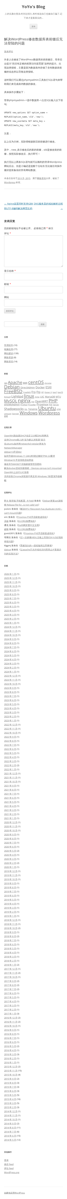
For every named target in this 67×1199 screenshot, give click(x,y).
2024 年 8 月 (10, 643)
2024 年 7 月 (10, 647)
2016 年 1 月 (10, 1062)
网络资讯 (41, 178)
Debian (12, 386)
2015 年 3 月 (10, 1103)
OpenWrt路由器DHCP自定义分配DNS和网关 (26, 435)
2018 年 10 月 (10, 928)
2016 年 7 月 (10, 1038)
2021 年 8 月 (10, 789)
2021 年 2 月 (10, 814)
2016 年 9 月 (10, 1029)
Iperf (55, 392)
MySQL (10, 401)
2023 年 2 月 (10, 716)
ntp (32, 401)
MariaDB (50, 396)
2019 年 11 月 (10, 875)
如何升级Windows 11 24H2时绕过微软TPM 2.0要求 (29, 455)
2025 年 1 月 (10, 622)
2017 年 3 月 (10, 1005)
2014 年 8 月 (10, 1127)
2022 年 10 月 (10, 732)
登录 (6, 1160)
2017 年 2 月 (10, 1009)
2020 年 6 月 (10, 846)
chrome (47, 383)
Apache (15, 382)
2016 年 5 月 (10, 1046)
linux (29, 396)
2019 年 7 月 (10, 891)
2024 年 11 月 (10, 630)
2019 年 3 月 (10, 907)
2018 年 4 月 (10, 952)
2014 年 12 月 (10, 1111)
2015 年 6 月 (10, 1090)
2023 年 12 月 (10, 675)
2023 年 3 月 (10, 712)
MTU (58, 396)
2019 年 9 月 (10, 883)
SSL (25, 409)
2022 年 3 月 (10, 761)
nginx (24, 400)
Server (56, 405)
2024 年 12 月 (10, 626)
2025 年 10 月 (10, 586)
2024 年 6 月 (10, 651)
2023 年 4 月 (10, 708)
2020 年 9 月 (10, 834)
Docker (40, 387)
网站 (6, 297)
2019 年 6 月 (10, 895)
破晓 (6, 529)
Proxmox (42, 404)
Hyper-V (48, 392)
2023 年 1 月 (10, 720)
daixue (7, 549)
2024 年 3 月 (10, 663)
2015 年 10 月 (10, 1074)
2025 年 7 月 (10, 598)
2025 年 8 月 (10, 594)
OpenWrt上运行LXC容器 (16, 472)
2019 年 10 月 (10, 879)
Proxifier (32, 405)
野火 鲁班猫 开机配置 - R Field (19, 500)
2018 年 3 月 (10, 956)
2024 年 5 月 (10, 655)
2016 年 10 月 (10, 1025)
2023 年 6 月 (10, 700)
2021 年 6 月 (10, 797)
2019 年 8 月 (10, 887)
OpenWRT (41, 401)
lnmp (37, 397)
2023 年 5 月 (10, 704)
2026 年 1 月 (10, 573)
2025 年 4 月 (10, 610)
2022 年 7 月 (10, 744)
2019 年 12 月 (10, 871)
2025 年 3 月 (10, 614)
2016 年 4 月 (10, 1050)
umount (7, 414)
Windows (29, 413)
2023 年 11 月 (10, 679)
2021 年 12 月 (10, 773)
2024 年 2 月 (10, 667)
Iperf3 (60, 392)
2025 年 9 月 (10, 590)
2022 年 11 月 (10, 728)
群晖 (6, 416)
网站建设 (8, 353)
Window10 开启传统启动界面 (18, 460)
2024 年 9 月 (10, 639)
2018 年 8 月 (10, 936)
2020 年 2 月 (10, 863)
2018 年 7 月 (10, 940)
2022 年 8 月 (10, 740)
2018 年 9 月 (10, 932)
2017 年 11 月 (10, 972)
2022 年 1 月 (10, 769)
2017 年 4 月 (10, 1001)
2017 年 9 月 (10, 981)
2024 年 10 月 (10, 635)
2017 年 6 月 (10, 993)
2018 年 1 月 (10, 964)
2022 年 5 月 (10, 753)
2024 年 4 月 (10, 659)
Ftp (38, 392)
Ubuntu (47, 408)
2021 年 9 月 (10, 785)
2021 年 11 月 (10, 777)
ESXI (49, 387)
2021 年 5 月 (10, 801)
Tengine (32, 409)
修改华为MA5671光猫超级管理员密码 (22, 464)
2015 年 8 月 (10, 1082)
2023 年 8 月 (10, 692)
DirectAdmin (27, 387)
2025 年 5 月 (10, 606)
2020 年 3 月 (10, 858)
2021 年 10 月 (10, 781)
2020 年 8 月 (10, 838)
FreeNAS (27, 392)
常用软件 (8, 345)
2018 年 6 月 (10, 944)
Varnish (15, 414)
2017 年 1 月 (10, 1013)
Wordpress (9, 182)
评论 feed (9, 1168)
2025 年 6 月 (10, 602)
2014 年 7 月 (10, 1131)
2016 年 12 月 (10, 1017)
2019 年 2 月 (10, 911)
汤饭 (6, 521)
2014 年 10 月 (10, 1119)
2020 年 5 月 (10, 850)
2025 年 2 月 (10, 618)
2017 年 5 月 (10, 997)
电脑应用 (8, 349)
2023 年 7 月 (10, 696)
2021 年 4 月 (10, 806)
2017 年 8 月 (10, 985)
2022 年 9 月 (10, 736)
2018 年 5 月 (10, 948)
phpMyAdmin (12, 404)
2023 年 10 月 (10, 683)
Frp (33, 392)
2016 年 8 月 (10, 1033)
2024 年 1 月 (10, 671)
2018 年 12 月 (10, 920)
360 (5, 383)
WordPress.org (11, 1172)
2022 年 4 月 (10, 757)
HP (42, 392)
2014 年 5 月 (10, 1139)
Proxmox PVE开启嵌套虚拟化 (32, 517)
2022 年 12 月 (10, 724)
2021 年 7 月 (10, 793)
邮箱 (7, 284)
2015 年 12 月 (10, 1066)
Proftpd (23, 405)
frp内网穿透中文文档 (28, 525)
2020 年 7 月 (10, 842)
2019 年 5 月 (10, 899)
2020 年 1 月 (10, 867)
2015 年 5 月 (10, 1095)
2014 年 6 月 (10, 1135)
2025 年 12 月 (10, 578)
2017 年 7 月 (10, 989)
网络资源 (8, 357)
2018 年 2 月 (10, 960)
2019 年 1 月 (10, 915)
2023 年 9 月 (10, 687)
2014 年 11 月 (10, 1115)
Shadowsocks (14, 409)
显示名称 (10, 270)
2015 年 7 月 (10, 1086)
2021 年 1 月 (10, 818)
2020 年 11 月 (10, 826)
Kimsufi (7, 397)
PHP (53, 400)
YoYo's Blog (33, 6)
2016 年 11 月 (10, 1021)
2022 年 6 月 (10, 749)
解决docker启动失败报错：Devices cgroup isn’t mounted (33, 468)
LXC (42, 396)
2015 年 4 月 (10, 1099)
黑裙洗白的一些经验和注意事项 (36, 545)
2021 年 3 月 (10, 810)
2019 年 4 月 (10, 903)
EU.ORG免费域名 (26, 521)
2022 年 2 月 (10, 765)
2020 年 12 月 (10, 822)
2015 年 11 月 (10, 1070)
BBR (25, 383)
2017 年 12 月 (10, 968)
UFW (59, 409)
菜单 (33, 26)
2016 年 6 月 (10, 1042)
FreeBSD (13, 391)
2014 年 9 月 (10, 1123)
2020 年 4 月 (10, 854)
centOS (36, 382)
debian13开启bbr (13, 451)
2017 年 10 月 (10, 977)
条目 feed (9, 1164)
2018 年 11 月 (10, 924)
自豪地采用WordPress (14, 1192)
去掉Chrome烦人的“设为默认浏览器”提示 (24, 439)
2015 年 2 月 (10, 1107)
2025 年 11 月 (10, 582)
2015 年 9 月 (10, 1078)
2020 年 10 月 (10, 830)
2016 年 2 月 (10, 1058)
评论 (7, 233)
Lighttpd (17, 396)
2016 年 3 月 (10, 1054)
